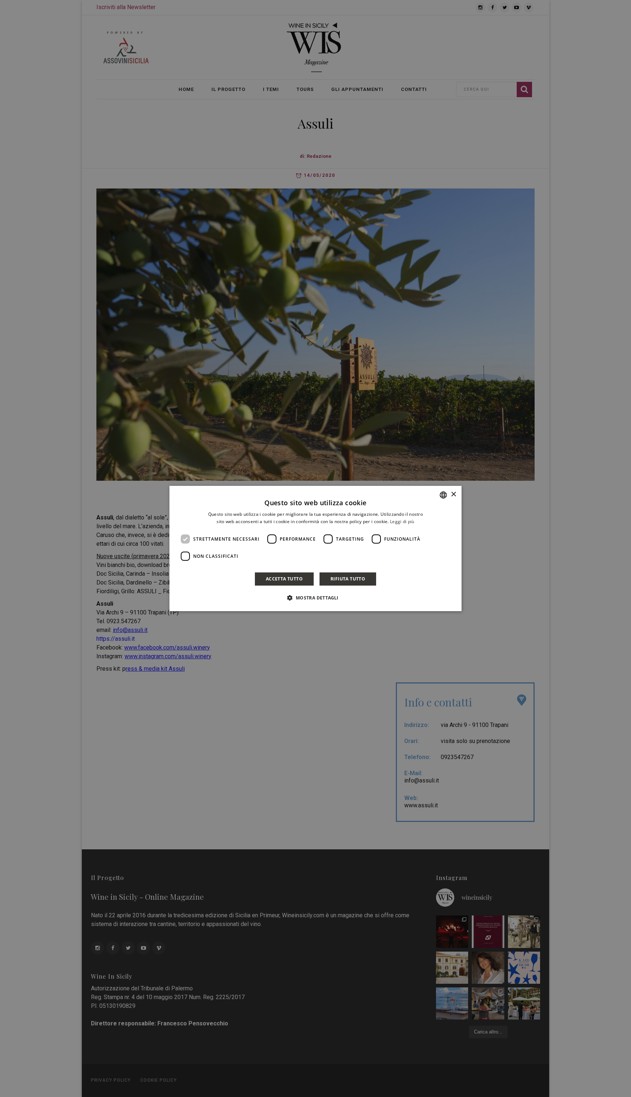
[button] (315, 597)
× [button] (453, 494)
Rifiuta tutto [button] (347, 579)
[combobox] (443, 495)
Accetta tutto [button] (284, 579)
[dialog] (315, 549)
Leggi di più (402, 521)
